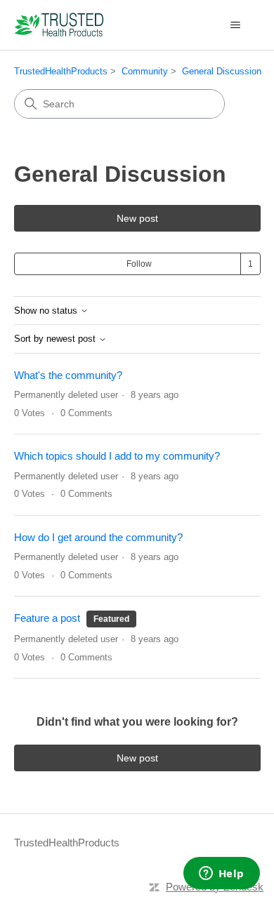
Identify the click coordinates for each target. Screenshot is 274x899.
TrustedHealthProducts (60, 71)
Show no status (47, 311)
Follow (139, 264)
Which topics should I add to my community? (117, 456)
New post (137, 218)
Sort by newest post (56, 339)
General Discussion (221, 71)
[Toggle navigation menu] (236, 25)
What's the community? (68, 375)
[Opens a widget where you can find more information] (221, 874)
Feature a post (47, 618)
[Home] (59, 25)
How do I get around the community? (98, 537)
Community (145, 71)
